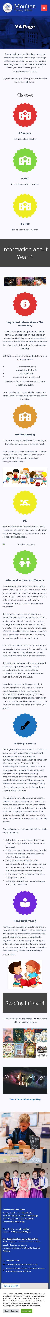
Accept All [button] (26, 1311)
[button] (44, 8)
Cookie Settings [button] (11, 1311)
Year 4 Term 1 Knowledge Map (25, 1099)
